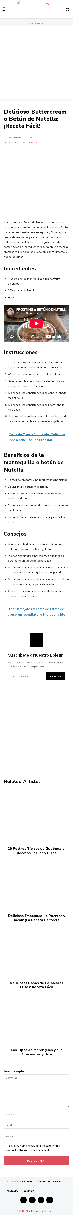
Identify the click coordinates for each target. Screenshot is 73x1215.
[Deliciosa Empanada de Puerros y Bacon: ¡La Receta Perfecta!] (36, 882)
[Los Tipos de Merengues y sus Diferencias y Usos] (36, 1016)
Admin (17, 137)
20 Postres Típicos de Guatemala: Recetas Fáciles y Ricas (37, 850)
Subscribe (55, 676)
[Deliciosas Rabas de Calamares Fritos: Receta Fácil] (36, 949)
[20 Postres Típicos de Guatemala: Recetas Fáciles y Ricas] (36, 815)
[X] (29, 152)
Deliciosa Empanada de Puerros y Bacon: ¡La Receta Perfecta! (36, 917)
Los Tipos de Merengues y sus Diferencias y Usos (36, 1052)
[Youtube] (49, 1200)
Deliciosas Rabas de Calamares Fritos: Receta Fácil (36, 985)
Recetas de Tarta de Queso (25, 143)
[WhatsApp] (47, 152)
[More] (56, 152)
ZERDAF (23, 1211)
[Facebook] (20, 152)
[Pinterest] (38, 152)
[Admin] (6, 137)
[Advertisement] (36, 62)
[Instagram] (32, 1200)
